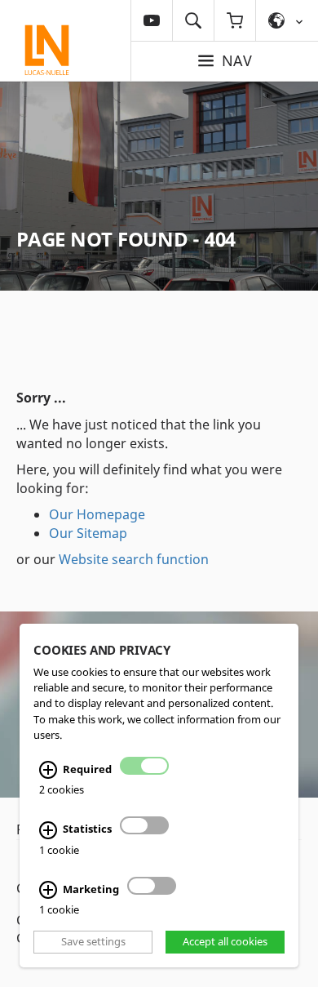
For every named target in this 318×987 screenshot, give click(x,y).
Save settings (93, 942)
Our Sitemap (88, 533)
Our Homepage (97, 514)
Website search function (134, 559)
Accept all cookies (225, 942)
